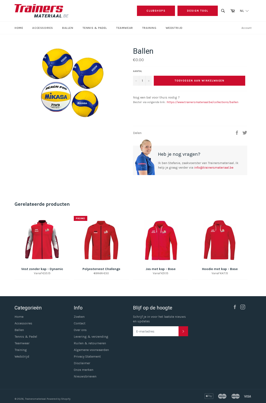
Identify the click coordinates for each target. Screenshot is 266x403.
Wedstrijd (174, 28)
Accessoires (42, 28)
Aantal (137, 71)
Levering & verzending (91, 336)
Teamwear (124, 28)
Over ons (80, 330)
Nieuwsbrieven (85, 376)
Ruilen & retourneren (90, 343)
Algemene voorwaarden (91, 350)
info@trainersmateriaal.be (213, 167)
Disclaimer (82, 363)
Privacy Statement (87, 356)
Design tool (197, 10)
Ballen (67, 28)
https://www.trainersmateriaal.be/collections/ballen (202, 102)
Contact (79, 323)
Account (246, 27)
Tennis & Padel (95, 28)
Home (19, 28)
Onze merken (83, 370)
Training (149, 28)
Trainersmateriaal (35, 398)
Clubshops (156, 10)
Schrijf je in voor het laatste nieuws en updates (159, 319)
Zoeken (79, 317)
